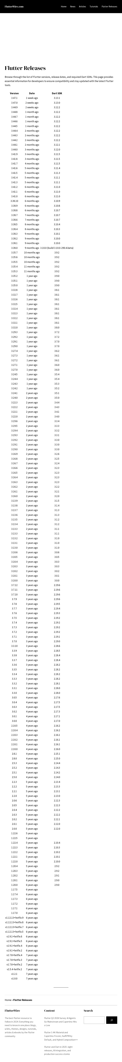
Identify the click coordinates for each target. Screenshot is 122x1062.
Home (64, 6)
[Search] (111, 1020)
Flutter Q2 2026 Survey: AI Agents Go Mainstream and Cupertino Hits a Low (60, 1022)
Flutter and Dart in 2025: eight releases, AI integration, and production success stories (58, 1050)
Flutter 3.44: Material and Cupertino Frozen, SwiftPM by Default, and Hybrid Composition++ (61, 1036)
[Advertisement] (61, 37)
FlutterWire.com (14, 6)
